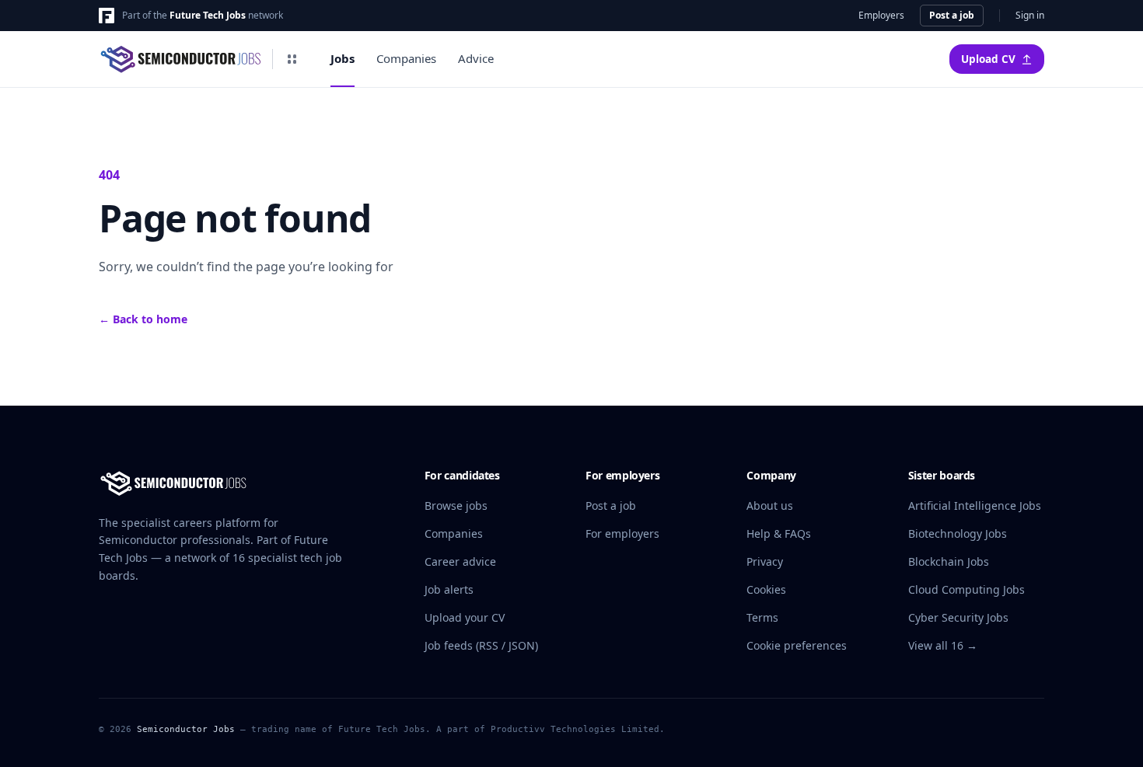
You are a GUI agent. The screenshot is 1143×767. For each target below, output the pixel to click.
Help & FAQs (778, 533)
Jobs (342, 58)
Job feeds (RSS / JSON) (481, 645)
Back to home (143, 319)
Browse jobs (456, 505)
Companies (406, 58)
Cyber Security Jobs (958, 617)
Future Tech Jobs (208, 15)
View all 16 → (942, 645)
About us (769, 505)
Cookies (766, 589)
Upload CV (988, 59)
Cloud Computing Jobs (966, 589)
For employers (622, 533)
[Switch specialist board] (291, 59)
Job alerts (449, 589)
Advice (476, 58)
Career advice (460, 561)
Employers (881, 15)
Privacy (764, 561)
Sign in (1029, 15)
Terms (762, 617)
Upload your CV (465, 617)
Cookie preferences (796, 645)
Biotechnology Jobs (957, 533)
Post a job (951, 15)
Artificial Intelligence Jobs (974, 505)
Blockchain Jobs (948, 561)
